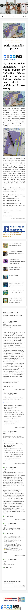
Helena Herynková (16, 41)
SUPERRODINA (10, 312)
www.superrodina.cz (8, 315)
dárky (5, 210)
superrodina (8, 216)
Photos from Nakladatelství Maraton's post (12, 582)
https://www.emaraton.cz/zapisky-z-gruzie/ (12, 551)
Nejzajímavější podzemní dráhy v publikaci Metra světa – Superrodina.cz (13, 407)
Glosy (7, 41)
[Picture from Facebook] (8, 574)
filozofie (11, 210)
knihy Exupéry (18, 210)
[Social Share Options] (24, 389)
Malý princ (6, 212)
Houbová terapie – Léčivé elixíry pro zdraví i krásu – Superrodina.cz (13, 445)
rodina (17, 43)
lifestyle (11, 43)
